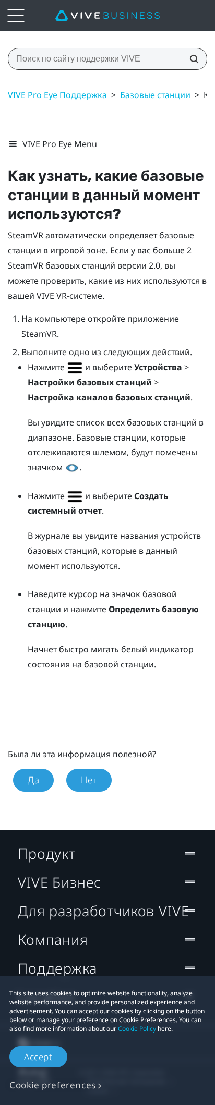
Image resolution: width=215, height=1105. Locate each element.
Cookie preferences (52, 1085)
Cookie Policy (137, 1028)
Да (33, 780)
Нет (89, 780)
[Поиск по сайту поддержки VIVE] (191, 58)
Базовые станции (155, 95)
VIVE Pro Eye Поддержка (57, 95)
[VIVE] (107, 15)
